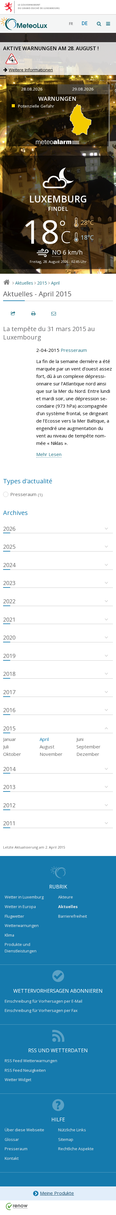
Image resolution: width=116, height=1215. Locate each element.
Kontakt (12, 1158)
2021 (9, 619)
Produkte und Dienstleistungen (21, 947)
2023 (9, 583)
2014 (9, 769)
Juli (6, 746)
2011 (9, 823)
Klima (9, 935)
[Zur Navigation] (108, 24)
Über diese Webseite (24, 1130)
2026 (9, 528)
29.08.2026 (83, 89)
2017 (9, 692)
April (55, 283)
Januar (9, 739)
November (51, 754)
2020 (9, 637)
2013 (9, 787)
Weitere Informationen (31, 70)
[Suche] (99, 24)
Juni (80, 739)
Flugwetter (14, 916)
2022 (9, 601)
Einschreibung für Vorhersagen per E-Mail (43, 1001)
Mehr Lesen (49, 454)
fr (71, 23)
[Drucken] (34, 313)
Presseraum (74, 350)
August (47, 746)
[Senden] (54, 313)
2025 (9, 546)
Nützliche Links (72, 1130)
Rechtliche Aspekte (76, 1148)
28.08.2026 (32, 89)
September (88, 746)
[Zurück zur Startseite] (24, 27)
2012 (9, 805)
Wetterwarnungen (22, 925)
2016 (9, 710)
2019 (9, 655)
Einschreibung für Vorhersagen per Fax (41, 1010)
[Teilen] (13, 313)
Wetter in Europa (20, 906)
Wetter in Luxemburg (24, 897)
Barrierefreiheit (72, 916)
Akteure (65, 897)
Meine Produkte (57, 1193)
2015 (42, 283)
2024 (9, 565)
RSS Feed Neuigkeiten (25, 1070)
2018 (9, 673)
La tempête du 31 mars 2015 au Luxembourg (49, 333)
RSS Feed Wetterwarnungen (31, 1060)
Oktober (12, 754)
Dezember (87, 754)
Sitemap (65, 1139)
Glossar (12, 1139)
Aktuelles (24, 283)
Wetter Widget (18, 1079)
